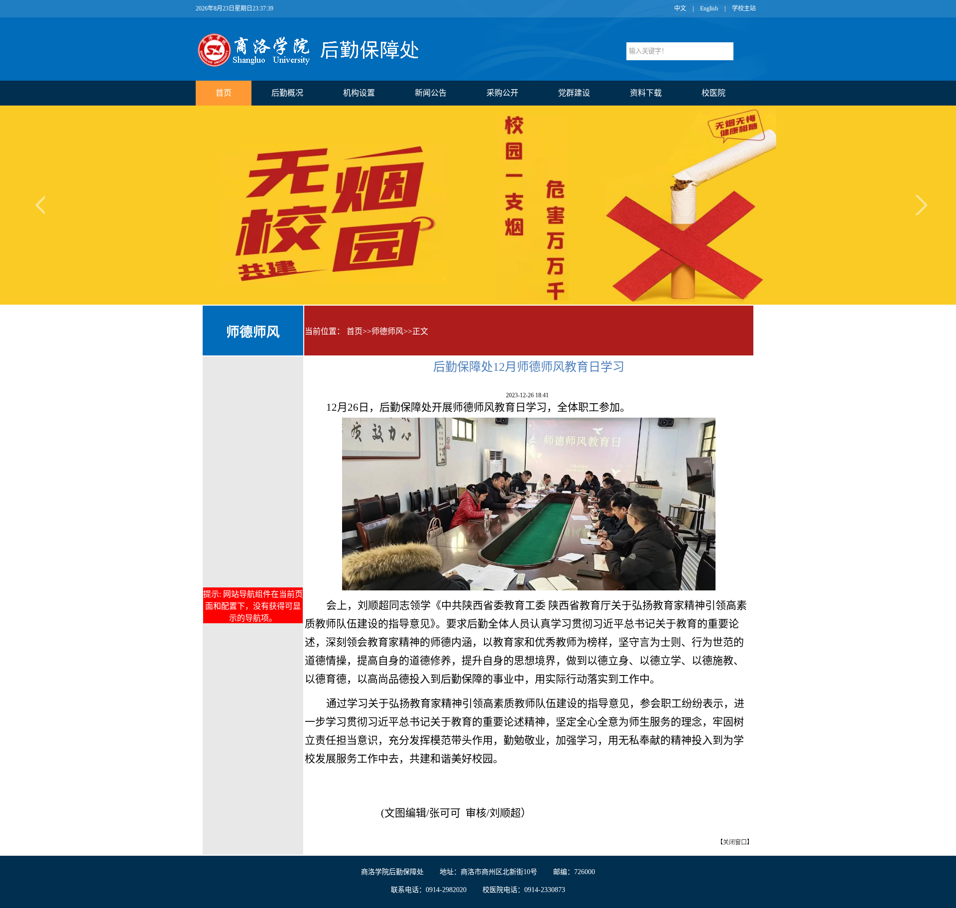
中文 (680, 8)
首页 (224, 93)
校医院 (713, 93)
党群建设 (574, 93)
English (709, 8)
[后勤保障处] (319, 65)
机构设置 (359, 93)
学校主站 (744, 8)
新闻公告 (431, 93)
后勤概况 (287, 93)
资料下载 (646, 93)
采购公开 (502, 93)
